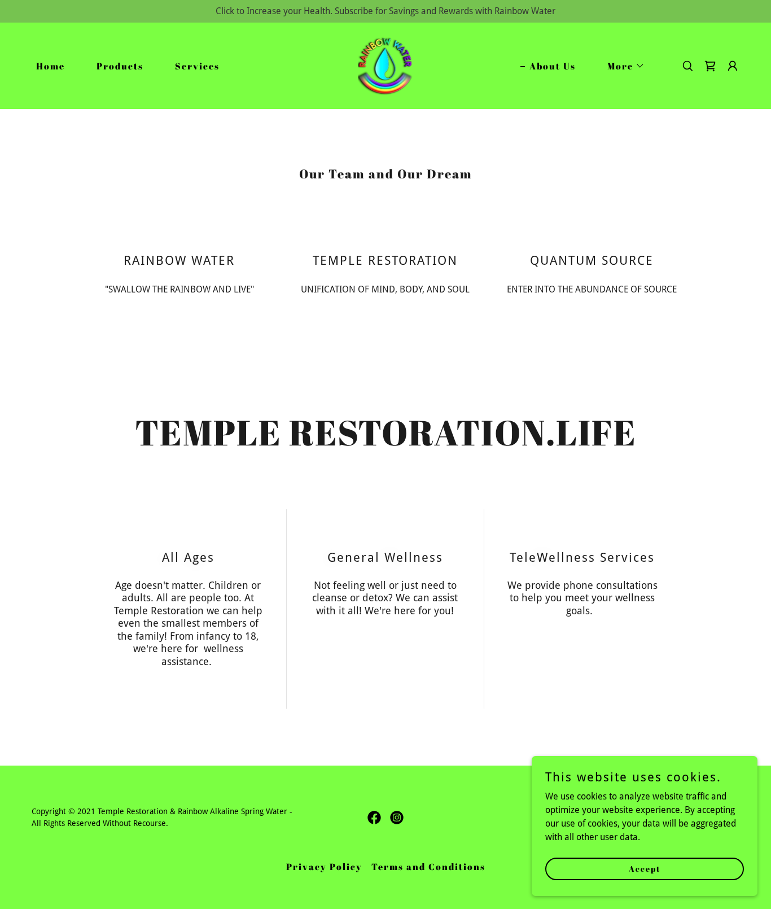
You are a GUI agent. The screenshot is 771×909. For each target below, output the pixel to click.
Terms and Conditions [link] (428, 866)
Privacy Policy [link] (324, 866)
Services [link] (197, 66)
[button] (621, 66)
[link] (386, 65)
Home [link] (50, 66)
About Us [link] (552, 66)
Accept (645, 868)
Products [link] (120, 66)
